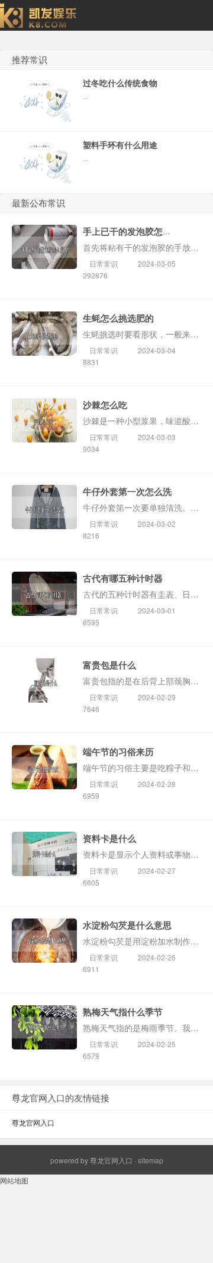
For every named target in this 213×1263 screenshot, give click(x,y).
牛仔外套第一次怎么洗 (127, 491)
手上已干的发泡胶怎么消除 (136, 231)
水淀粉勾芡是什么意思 (127, 924)
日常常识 (103, 263)
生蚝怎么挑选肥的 (118, 317)
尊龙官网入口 (33, 1122)
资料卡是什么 (109, 838)
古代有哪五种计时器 (123, 578)
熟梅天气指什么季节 (123, 1011)
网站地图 (14, 1180)
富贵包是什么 (109, 664)
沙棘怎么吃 (105, 404)
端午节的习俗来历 (118, 751)
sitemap (150, 1160)
